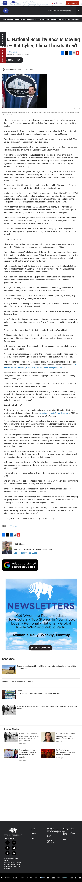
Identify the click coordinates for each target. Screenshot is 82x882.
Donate (73, 3)
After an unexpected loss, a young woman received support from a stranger (65, 736)
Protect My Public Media (69, 834)
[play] (6, 11)
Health (19, 690)
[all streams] (79, 10)
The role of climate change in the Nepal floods (19, 682)
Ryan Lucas (13, 52)
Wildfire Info (2, 56)
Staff (49, 836)
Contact (33, 834)
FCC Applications (69, 829)
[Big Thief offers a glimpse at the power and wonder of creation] (48, 753)
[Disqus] (41, 792)
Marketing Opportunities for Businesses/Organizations (54, 830)
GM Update (2, 39)
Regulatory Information (51, 841)
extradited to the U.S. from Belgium (53, 413)
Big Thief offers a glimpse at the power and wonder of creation (65, 752)
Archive (65, 839)
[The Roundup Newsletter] (41, 614)
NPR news (13, 526)
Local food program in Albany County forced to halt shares (38, 693)
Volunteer (58, 3)
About (33, 829)
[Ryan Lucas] (7, 547)
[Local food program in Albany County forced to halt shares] (9, 694)
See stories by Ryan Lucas (25, 553)
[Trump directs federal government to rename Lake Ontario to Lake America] (11, 753)
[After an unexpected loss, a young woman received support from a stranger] (48, 737)
